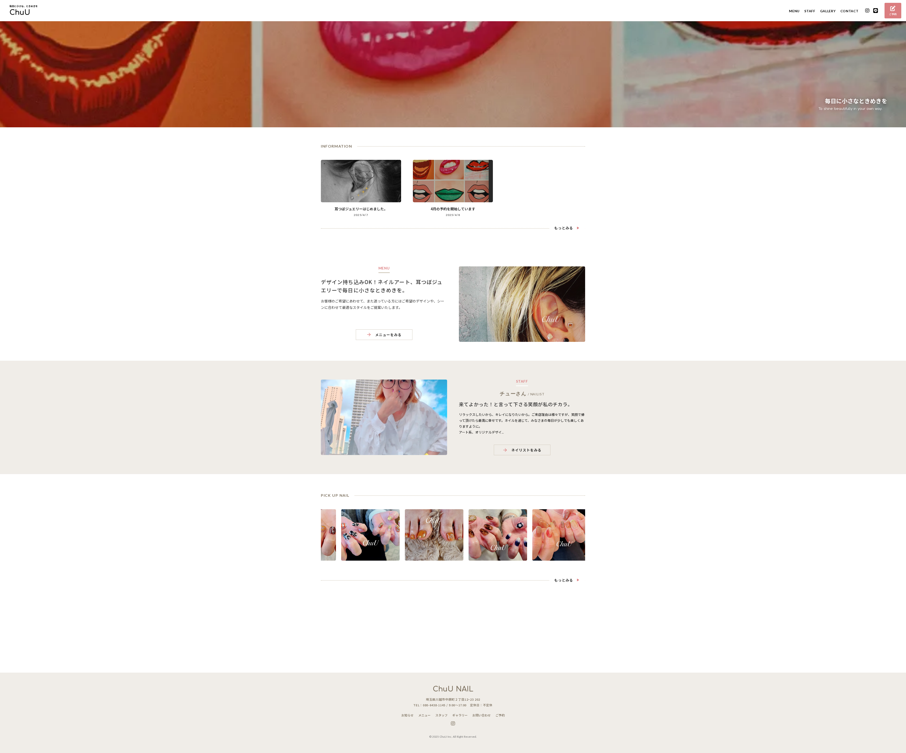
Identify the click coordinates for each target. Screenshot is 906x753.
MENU (794, 11)
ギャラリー (460, 715)
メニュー (424, 715)
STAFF (809, 11)
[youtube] (867, 11)
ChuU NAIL (453, 689)
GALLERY (828, 11)
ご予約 (500, 715)
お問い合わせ (481, 715)
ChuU (19, 12)
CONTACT (849, 11)
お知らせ (407, 715)
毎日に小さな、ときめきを (23, 6)
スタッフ (441, 715)
